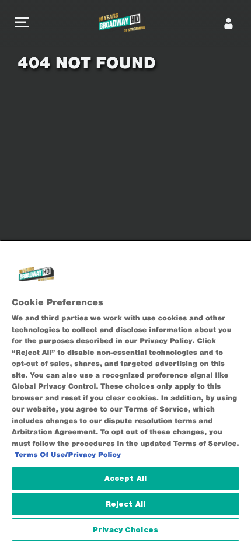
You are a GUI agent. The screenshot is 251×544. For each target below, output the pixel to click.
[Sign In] (228, 23)
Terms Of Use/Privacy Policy (68, 455)
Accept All (125, 478)
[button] (22, 23)
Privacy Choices (125, 529)
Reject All (125, 504)
